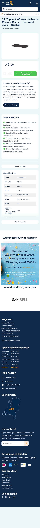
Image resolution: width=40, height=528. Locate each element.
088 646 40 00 (28, 267)
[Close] (35, 245)
